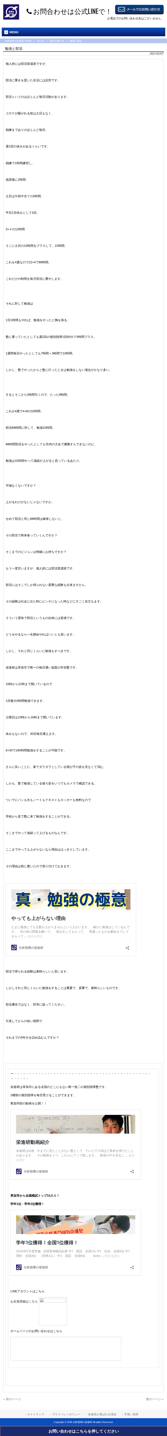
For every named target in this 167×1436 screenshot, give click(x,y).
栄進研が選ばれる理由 (102, 1414)
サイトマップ (35, 1414)
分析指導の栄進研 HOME (18, 41)
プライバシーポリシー (66, 1414)
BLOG (40, 41)
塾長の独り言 (57, 41)
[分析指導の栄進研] (11, 18)
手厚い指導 (131, 1414)
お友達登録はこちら (24, 1301)
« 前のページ (12, 1399)
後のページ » (155, 1399)
